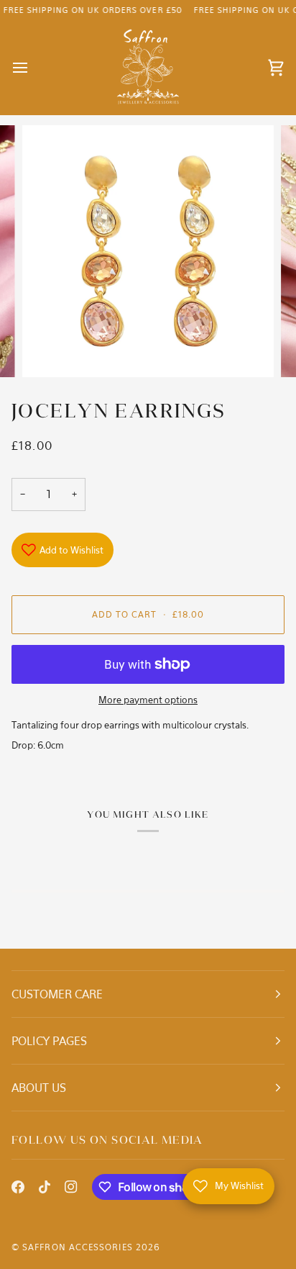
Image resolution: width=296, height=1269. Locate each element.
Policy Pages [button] (49, 1041)
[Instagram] (71, 1186)
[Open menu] (33, 67)
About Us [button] (38, 1087)
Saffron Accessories (77, 1247)
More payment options (148, 699)
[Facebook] (17, 1186)
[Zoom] (49, 350)
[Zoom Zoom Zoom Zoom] (148, 251)
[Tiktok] (44, 1186)
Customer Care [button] (57, 994)
